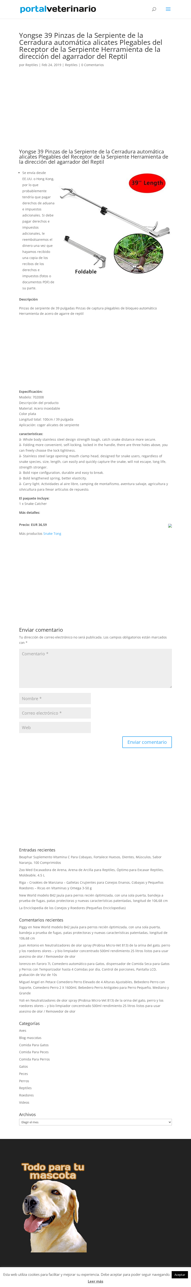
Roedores (26, 1095)
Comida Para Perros (34, 1059)
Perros (24, 1081)
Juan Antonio (29, 945)
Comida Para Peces (34, 1052)
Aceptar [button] (179, 1275)
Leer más (95, 1281)
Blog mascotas (30, 1037)
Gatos (23, 1066)
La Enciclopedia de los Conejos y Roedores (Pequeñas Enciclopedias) (72, 908)
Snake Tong (52, 533)
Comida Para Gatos (34, 1045)
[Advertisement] (95, 114)
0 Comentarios (92, 65)
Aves (22, 1030)
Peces (23, 1073)
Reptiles (31, 65)
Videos (24, 1102)
